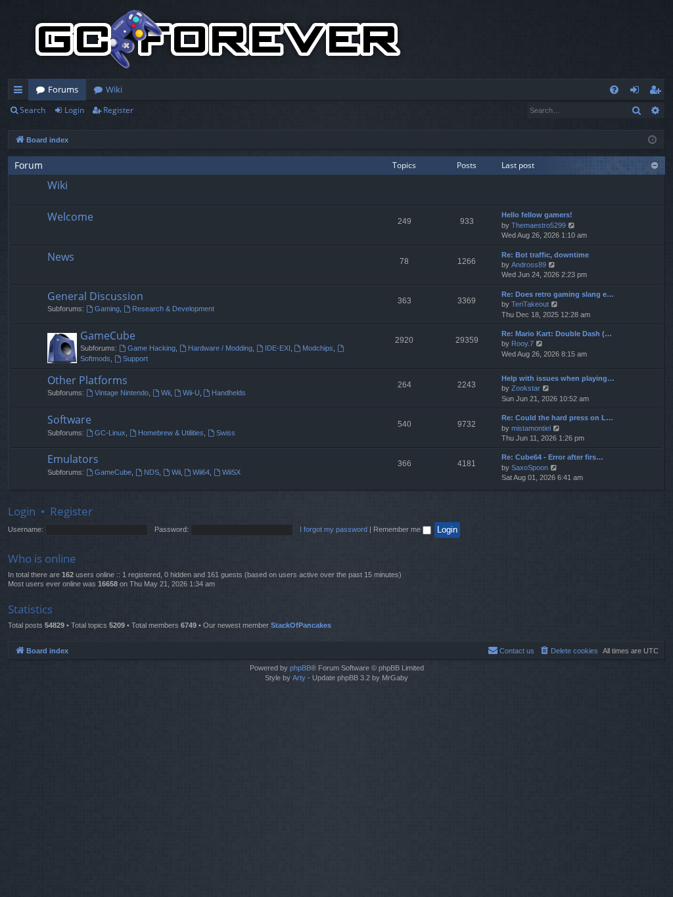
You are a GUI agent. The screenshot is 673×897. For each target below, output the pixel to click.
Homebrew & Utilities (171, 433)
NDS (151, 472)
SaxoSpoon (529, 467)
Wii (165, 393)
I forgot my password (333, 529)
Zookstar (525, 388)
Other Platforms (87, 380)
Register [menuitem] (658, 91)
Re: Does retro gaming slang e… (557, 294)
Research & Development (173, 309)
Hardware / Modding (220, 348)
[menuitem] (614, 89)
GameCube (107, 335)
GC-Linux (110, 433)
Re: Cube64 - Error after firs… (552, 457)
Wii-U (191, 393)
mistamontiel (531, 428)
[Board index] (218, 39)
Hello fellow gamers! (536, 215)
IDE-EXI (277, 348)
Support (135, 358)
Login (74, 110)
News (60, 257)
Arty (299, 678)
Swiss (225, 433)
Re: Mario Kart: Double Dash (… (556, 334)
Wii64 (201, 472)
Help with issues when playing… (558, 378)
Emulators (73, 459)
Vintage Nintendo (122, 393)
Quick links (20, 91)
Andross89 (528, 265)
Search (32, 110)
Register (118, 110)
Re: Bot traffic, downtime (545, 255)
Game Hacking (151, 348)
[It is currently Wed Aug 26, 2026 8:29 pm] (652, 140)
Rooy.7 (522, 343)
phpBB (300, 668)
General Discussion (95, 296)
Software (69, 419)
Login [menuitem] (637, 91)
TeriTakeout (530, 304)
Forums (63, 89)
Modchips (317, 348)
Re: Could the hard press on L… (557, 418)
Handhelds (229, 393)
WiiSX (231, 472)
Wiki (114, 89)
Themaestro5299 (538, 225)
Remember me (398, 529)
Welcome (70, 216)
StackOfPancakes (301, 625)
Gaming (107, 309)
